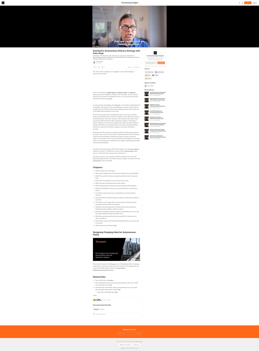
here (111, 99)
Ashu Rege (117, 105)
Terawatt (116, 72)
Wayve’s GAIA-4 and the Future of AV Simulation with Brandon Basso (157, 99)
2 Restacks (108, 300)
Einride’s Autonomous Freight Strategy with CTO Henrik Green (158, 130)
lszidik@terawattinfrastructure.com (103, 270)
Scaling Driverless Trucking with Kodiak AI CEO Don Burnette (158, 93)
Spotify (125, 93)
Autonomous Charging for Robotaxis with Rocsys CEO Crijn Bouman (158, 136)
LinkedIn (110, 280)
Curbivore (136, 149)
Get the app (136, 344)
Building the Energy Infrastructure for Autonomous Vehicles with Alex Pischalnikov (157, 105)
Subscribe (247, 3)
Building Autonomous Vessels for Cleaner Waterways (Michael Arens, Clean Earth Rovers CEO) (158, 124)
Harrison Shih (129, 151)
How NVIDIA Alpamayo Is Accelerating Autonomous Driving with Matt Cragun (156, 111)
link (110, 285)
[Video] (89, 25)
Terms (133, 341)
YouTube (119, 93)
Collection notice (139, 341)
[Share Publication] (242, 2)
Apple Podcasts (111, 93)
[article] (155, 94)
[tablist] (99, 309)
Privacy (129, 341)
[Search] (239, 2)
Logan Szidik (120, 268)
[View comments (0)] (169, 26)
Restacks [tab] (102, 309)
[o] (147, 94)
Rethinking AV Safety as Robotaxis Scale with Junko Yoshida (156, 118)
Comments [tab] (96, 309)
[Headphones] (89, 28)
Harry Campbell (99, 61)
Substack (132, 93)
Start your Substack (126, 344)
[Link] (91, 167)
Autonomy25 (96, 161)
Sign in (255, 3)
